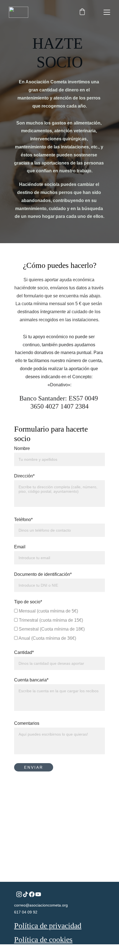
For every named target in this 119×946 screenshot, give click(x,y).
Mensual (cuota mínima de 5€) (48, 611)
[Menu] (107, 12)
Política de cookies (43, 939)
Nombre (22, 448)
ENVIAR (33, 767)
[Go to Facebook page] (32, 894)
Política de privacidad (47, 925)
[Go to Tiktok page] (25, 894)
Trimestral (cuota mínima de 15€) (50, 620)
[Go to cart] (82, 12)
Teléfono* (23, 519)
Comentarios (26, 723)
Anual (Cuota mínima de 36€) (47, 638)
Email (19, 546)
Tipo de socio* (28, 601)
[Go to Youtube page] (38, 894)
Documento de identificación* (43, 574)
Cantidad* (24, 652)
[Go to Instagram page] (19, 894)
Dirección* (24, 476)
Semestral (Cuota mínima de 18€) (51, 629)
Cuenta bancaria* (31, 680)
